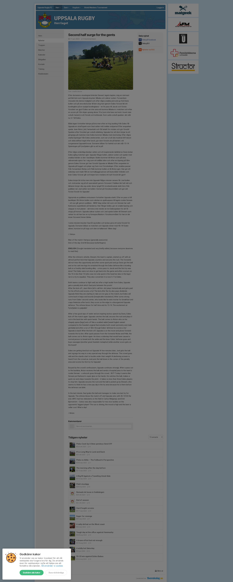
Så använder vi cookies (52, 566)
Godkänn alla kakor (31, 572)
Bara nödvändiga (56, 572)
